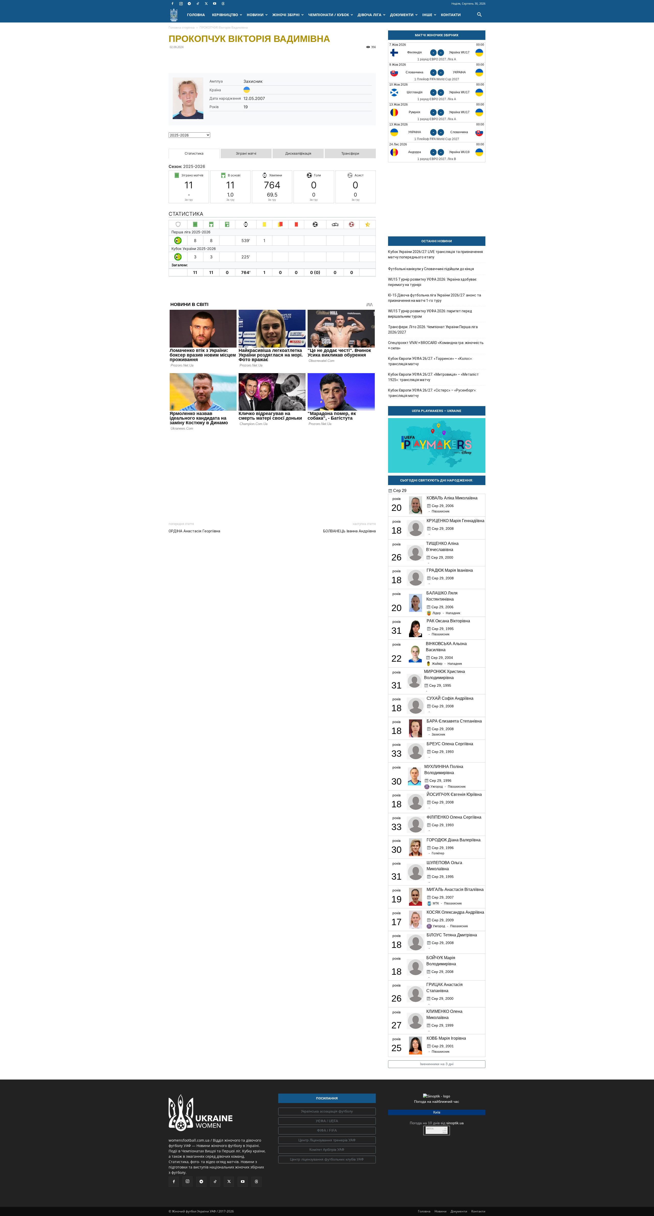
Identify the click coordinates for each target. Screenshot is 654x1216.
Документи (459, 1211)
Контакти (478, 1211)
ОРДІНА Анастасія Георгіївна (194, 531)
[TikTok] (198, 3)
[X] (206, 3)
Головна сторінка (182, 27)
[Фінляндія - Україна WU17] (436, 52)
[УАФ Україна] (326, 1111)
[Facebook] (172, 3)
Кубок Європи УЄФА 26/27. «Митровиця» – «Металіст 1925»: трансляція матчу (433, 377)
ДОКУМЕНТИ (402, 14)
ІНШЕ (427, 14)
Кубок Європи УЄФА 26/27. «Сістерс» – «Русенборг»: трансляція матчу (432, 393)
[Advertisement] (272, 475)
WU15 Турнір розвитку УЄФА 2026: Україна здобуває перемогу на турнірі (432, 282)
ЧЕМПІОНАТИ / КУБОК (328, 14)
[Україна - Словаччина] (436, 132)
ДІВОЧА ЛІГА (369, 14)
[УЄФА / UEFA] (326, 1121)
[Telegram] (189, 3)
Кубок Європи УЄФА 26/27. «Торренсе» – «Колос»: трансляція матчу (430, 361)
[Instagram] (181, 3)
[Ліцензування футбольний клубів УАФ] (326, 1159)
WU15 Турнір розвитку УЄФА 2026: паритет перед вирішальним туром (430, 313)
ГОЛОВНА (196, 14)
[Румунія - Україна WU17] (436, 112)
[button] (479, 15)
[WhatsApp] (221, 58)
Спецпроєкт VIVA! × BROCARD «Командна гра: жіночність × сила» (436, 345)
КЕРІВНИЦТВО (225, 14)
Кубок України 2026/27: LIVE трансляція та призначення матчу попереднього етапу (435, 254)
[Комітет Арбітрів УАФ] (326, 1149)
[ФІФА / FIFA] (326, 1130)
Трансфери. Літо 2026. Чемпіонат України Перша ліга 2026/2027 (433, 329)
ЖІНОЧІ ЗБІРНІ (286, 14)
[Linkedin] (232, 58)
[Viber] (209, 58)
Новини (441, 1211)
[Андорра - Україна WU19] (436, 152)
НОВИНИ (255, 14)
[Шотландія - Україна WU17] (436, 92)
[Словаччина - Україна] (436, 72)
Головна (424, 1211)
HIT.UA (430, 1129)
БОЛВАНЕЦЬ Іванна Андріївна (349, 531)
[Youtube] (214, 3)
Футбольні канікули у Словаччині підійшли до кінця (431, 269)
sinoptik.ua (455, 1123)
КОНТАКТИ (451, 14)
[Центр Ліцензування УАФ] (326, 1140)
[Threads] (223, 3)
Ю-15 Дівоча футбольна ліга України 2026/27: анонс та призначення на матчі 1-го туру (434, 298)
